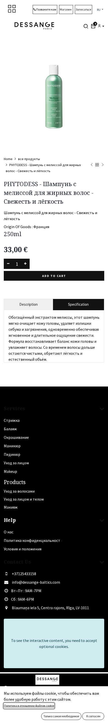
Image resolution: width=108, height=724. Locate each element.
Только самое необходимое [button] (61, 716)
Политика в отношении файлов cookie (29, 705)
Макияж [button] (11, 507)
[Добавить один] (25, 264)
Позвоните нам (46, 9)
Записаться (83, 9)
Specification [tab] (78, 304)
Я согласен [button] (93, 716)
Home (8, 159)
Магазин (66, 9)
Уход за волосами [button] (19, 491)
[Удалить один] (8, 264)
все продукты (29, 159)
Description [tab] (28, 304)
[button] (93, 26)
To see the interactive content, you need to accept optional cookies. (54, 643)
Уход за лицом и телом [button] (24, 499)
